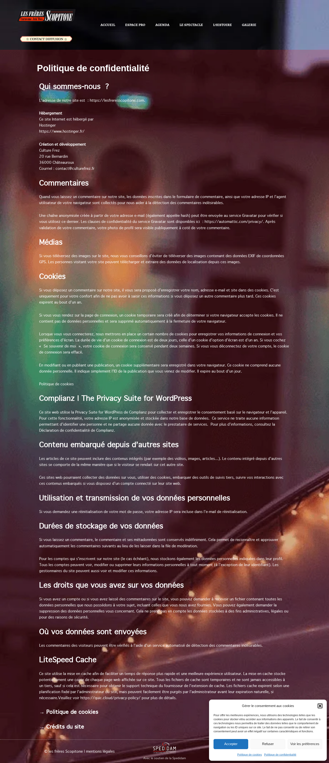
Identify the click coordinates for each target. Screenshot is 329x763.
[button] (320, 706)
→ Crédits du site (61, 726)
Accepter (230, 744)
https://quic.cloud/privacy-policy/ (110, 698)
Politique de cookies (249, 754)
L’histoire (222, 24)
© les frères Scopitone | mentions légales (79, 751)
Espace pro (135, 24)
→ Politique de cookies (68, 711)
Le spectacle (191, 24)
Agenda (162, 24)
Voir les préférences (304, 744)
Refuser (268, 744)
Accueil (107, 24)
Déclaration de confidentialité (64, 430)
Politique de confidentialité (280, 754)
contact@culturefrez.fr (75, 168)
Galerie (249, 24)
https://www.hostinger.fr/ (62, 131)
